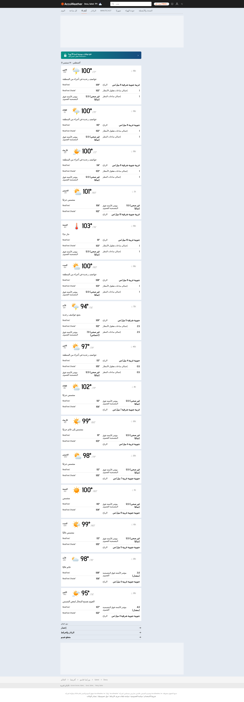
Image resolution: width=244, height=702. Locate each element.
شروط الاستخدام (150, 696)
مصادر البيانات (92, 696)
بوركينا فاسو (85, 680)
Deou (105, 680)
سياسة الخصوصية (136, 696)
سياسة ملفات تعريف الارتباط (119, 696)
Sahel (97, 680)
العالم (63, 680)
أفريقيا (73, 680)
